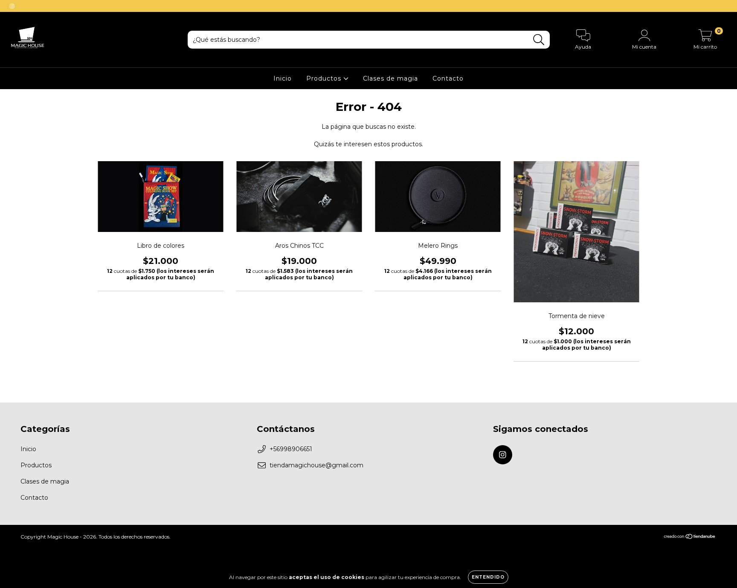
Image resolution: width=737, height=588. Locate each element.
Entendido (488, 577)
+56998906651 (291, 449)
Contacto (448, 78)
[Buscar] (539, 40)
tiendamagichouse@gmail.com (316, 465)
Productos (324, 78)
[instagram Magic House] (11, 6)
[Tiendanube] (690, 537)
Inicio (282, 78)
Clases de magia (390, 78)
